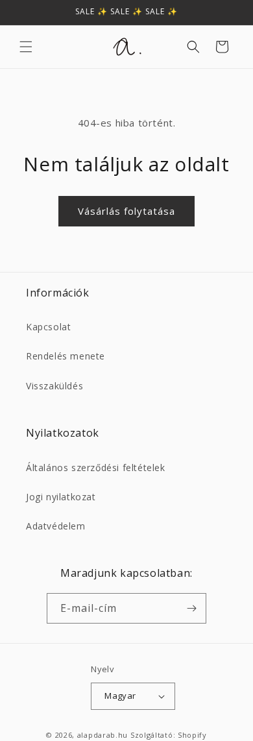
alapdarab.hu (102, 735)
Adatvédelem (56, 526)
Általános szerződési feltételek (95, 467)
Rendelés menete (65, 356)
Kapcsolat (48, 327)
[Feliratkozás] (191, 608)
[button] (26, 46)
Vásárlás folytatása (126, 210)
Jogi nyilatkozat (61, 497)
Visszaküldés (54, 386)
